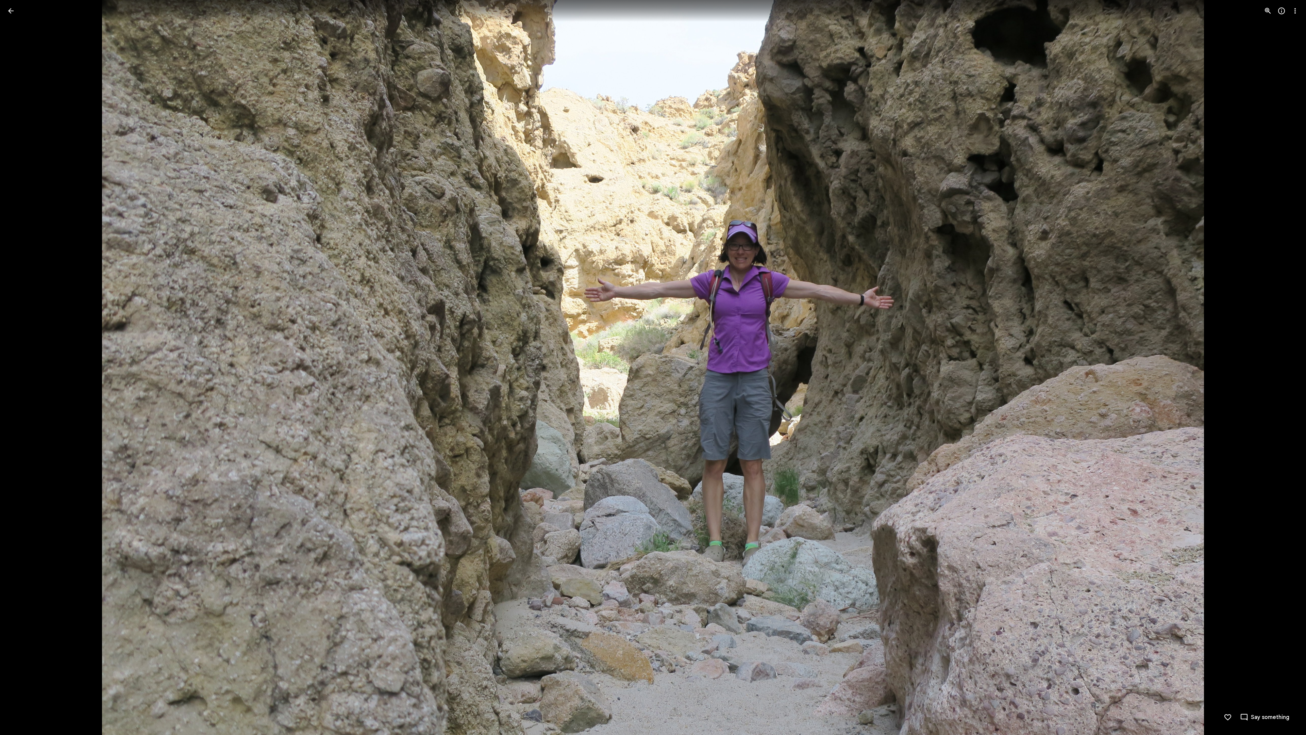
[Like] (1228, 717)
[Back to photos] (11, 11)
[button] (19, 367)
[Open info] (1281, 11)
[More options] (1295, 11)
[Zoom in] (1268, 11)
